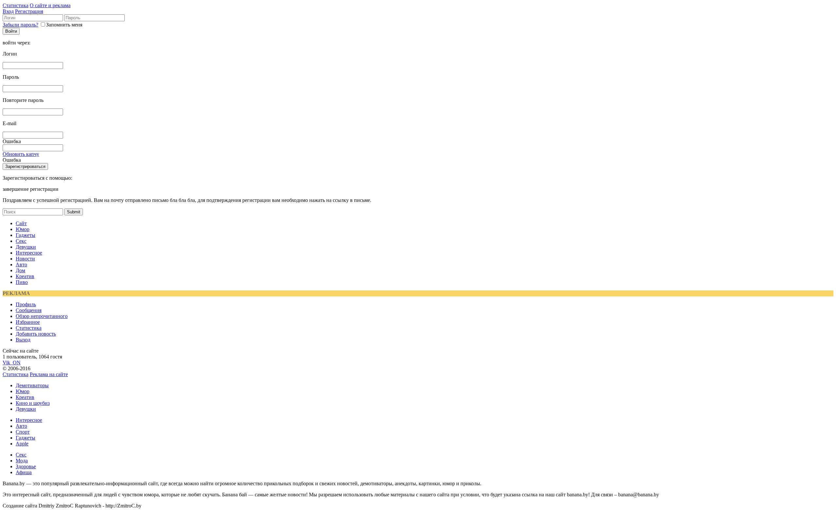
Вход (8, 11)
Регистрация (29, 11)
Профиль (26, 304)
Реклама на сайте (49, 374)
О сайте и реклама (50, 5)
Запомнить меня (64, 24)
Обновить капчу (21, 154)
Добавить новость (36, 334)
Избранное (28, 322)
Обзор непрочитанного (42, 316)
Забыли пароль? (20, 24)
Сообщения (28, 310)
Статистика (15, 5)
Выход (23, 339)
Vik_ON (12, 362)
